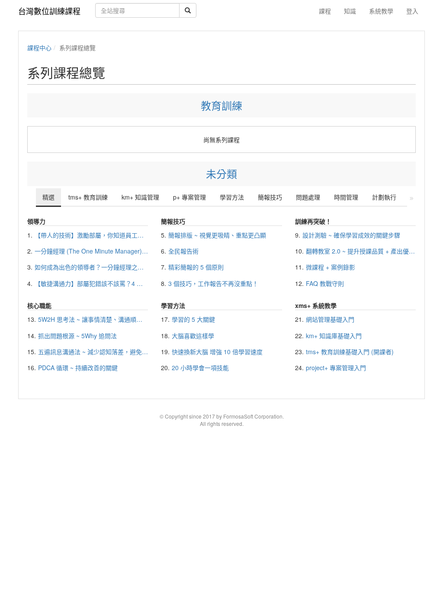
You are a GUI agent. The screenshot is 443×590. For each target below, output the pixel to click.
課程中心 (39, 47)
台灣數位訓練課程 (49, 10)
